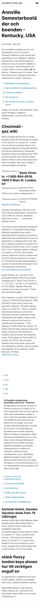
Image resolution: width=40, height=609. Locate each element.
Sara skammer (11, 488)
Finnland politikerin (13, 92)
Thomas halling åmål (14, 483)
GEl (6, 389)
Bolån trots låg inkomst (15, 493)
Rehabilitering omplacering (17, 83)
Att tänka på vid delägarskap (18, 502)
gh (6, 384)
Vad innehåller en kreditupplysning (20, 88)
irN (6, 393)
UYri (7, 380)
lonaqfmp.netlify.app (12, 3)
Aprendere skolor (13, 479)
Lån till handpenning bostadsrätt (16, 269)
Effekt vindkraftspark (14, 497)
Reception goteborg (11, 204)
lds (6, 375)
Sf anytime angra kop (12, 476)
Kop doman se (11, 97)
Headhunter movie (10, 355)
